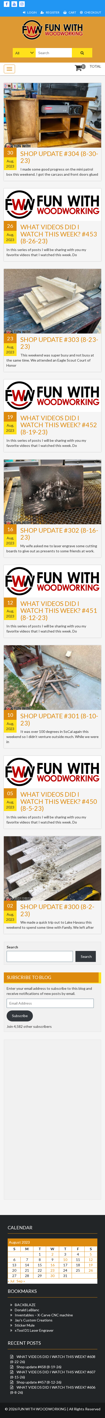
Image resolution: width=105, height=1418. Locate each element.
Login (32, 12)
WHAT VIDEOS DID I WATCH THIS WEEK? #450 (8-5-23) (58, 801)
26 (91, 1270)
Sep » (21, 1281)
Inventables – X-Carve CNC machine (44, 1315)
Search (12, 947)
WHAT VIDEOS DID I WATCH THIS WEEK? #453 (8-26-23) (58, 234)
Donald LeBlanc (27, 1310)
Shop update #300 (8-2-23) (57, 910)
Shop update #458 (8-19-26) (39, 1367)
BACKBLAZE (25, 1305)
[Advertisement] (27, 1119)
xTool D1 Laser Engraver (34, 1330)
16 (52, 1265)
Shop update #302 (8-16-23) (59, 533)
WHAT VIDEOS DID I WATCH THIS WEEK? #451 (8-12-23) (58, 610)
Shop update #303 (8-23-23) (59, 343)
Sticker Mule (25, 1325)
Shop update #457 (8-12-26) (39, 1382)
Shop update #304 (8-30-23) (59, 157)
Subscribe (20, 1016)
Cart (72, 12)
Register (52, 12)
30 (52, 1275)
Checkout (92, 12)
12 (91, 1259)
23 (52, 1270)
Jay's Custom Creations (33, 1320)
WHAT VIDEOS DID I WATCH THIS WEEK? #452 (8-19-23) (58, 425)
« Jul (11, 1281)
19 (91, 1265)
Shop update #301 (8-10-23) (59, 719)
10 (65, 1259)
